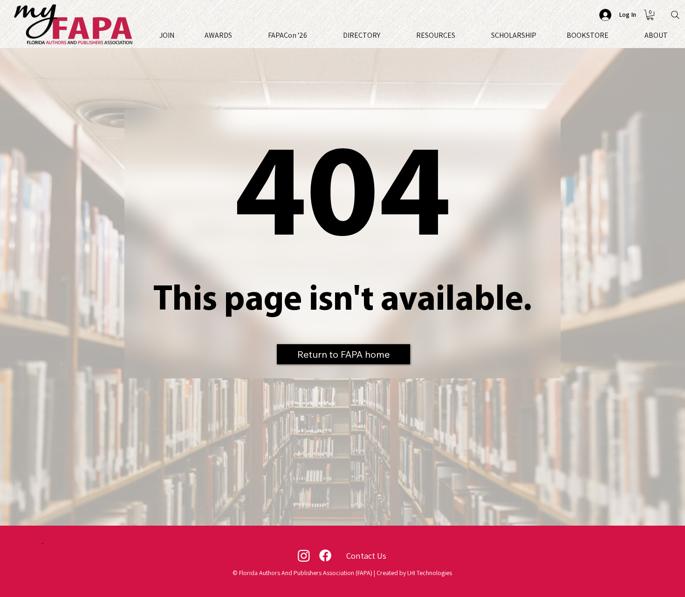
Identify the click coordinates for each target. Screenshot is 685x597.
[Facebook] (325, 555)
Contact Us (366, 555)
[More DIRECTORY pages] (384, 35)
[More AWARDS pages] (236, 35)
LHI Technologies (429, 573)
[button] (650, 15)
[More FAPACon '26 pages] (311, 35)
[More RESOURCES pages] (459, 35)
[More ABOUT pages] (672, 35)
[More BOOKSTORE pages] (612, 35)
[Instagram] (304, 555)
